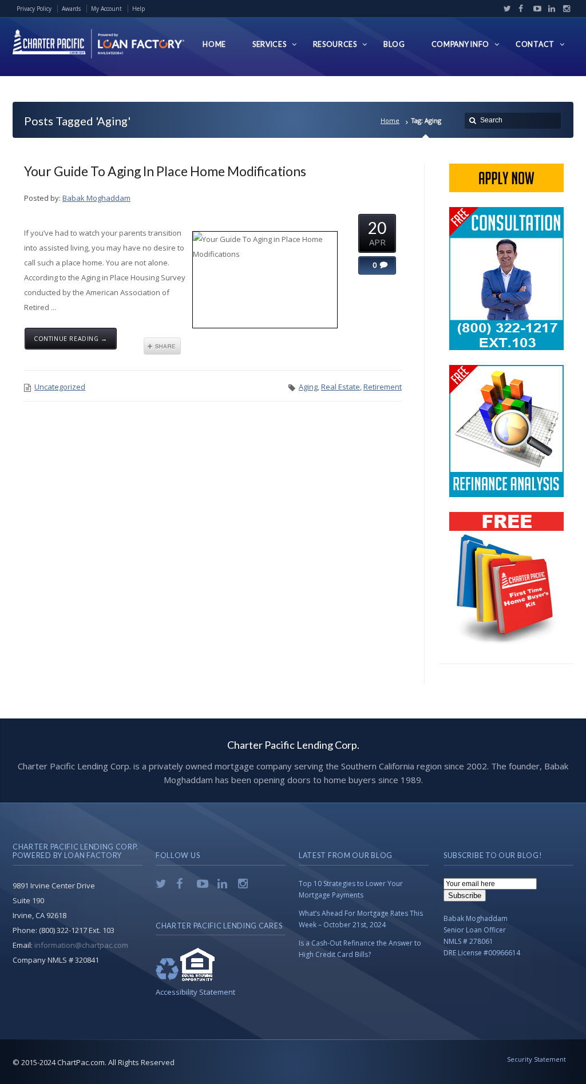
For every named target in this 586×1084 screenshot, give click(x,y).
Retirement (382, 387)
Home (390, 120)
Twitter (505, 8)
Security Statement (536, 1059)
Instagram (563, 8)
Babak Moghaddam (96, 198)
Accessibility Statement (195, 992)
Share (162, 346)
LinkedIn (549, 8)
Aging (308, 387)
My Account (106, 9)
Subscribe (464, 895)
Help (138, 9)
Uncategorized (59, 387)
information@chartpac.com (81, 945)
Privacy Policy (34, 9)
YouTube (534, 8)
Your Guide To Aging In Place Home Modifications (165, 171)
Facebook (519, 8)
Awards (71, 9)
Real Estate (340, 387)
